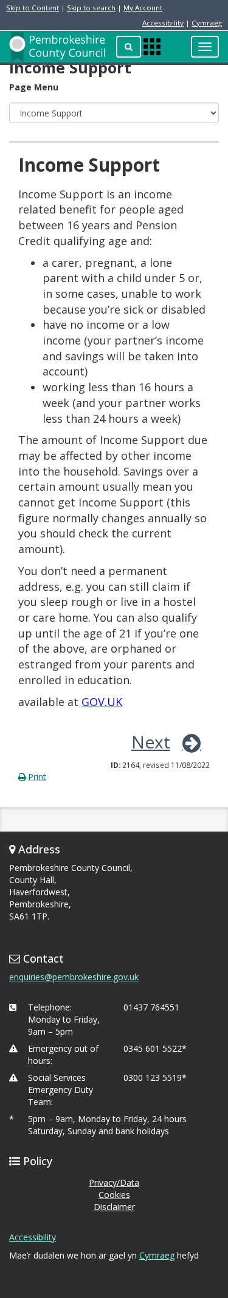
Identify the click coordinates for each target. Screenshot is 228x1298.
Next (150, 741)
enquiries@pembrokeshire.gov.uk (74, 977)
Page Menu (33, 87)
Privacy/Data (114, 1182)
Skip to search (91, 7)
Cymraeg (207, 22)
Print (37, 776)
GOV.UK (101, 701)
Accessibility (163, 22)
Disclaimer (114, 1206)
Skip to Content (32, 7)
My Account (142, 7)
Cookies (114, 1194)
